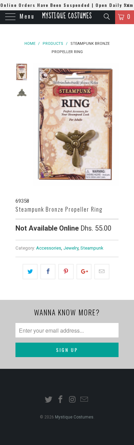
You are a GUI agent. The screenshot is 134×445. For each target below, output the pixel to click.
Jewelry (70, 248)
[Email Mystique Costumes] (84, 400)
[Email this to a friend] (101, 271)
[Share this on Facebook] (48, 271)
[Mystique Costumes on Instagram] (73, 400)
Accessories (48, 248)
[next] (112, 124)
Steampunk (91, 248)
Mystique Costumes (67, 16)
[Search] (106, 16)
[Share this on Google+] (84, 271)
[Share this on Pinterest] (65, 271)
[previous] (39, 124)
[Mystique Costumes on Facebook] (61, 400)
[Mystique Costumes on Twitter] (49, 400)
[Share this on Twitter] (30, 271)
